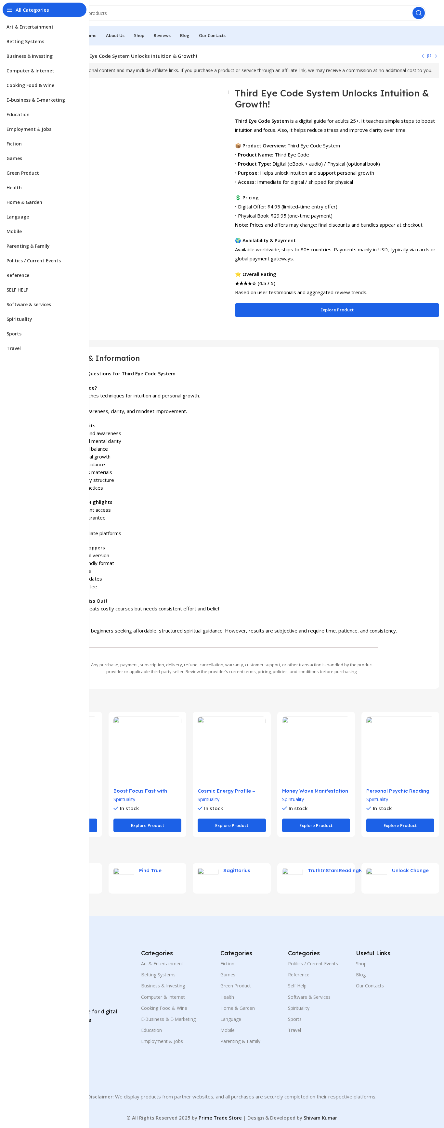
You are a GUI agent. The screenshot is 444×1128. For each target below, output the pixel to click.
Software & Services (309, 997)
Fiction (227, 963)
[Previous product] (423, 56)
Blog (361, 974)
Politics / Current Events (313, 963)
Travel (294, 1030)
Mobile (227, 1030)
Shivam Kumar (320, 1117)
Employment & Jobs (162, 1041)
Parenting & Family (240, 1041)
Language (230, 1019)
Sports (295, 1019)
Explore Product (337, 310)
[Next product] (436, 56)
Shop (361, 963)
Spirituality (124, 799)
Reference (298, 974)
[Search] (418, 13)
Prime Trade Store (220, 1117)
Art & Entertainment (162, 963)
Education (151, 1030)
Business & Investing (163, 986)
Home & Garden (237, 1008)
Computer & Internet (163, 997)
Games (227, 974)
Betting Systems (158, 974)
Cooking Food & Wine (164, 1008)
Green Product (235, 986)
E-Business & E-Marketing (168, 1019)
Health (227, 997)
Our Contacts (370, 986)
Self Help (297, 986)
